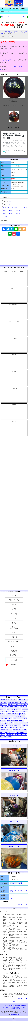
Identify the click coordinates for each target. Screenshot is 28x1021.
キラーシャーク (5, 17)
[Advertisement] (14, 251)
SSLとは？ (14, 1016)
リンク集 (10, 11)
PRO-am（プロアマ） (8, 216)
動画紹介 (3, 11)
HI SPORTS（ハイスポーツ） (17, 716)
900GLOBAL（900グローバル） (9, 699)
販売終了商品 (8, 32)
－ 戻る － (14, 1002)
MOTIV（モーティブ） (7, 723)
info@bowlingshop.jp (15, 1014)
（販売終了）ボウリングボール (19, 207)
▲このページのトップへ (21, 904)
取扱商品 (23, 8)
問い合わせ (22, 1007)
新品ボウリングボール (14, 210)
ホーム (2, 8)
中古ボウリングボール (7, 60)
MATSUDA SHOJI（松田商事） (15, 720)
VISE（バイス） (8, 736)
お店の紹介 (15, 8)
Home (2, 32)
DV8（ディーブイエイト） (14, 709)
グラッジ (24, 17)
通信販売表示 (16, 1008)
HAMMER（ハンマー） (12, 713)
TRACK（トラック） (9, 732)
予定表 (12, 1007)
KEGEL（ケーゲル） (6, 718)
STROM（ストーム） (6, 730)
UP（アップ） (9, 734)
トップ (5, 1005)
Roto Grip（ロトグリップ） (16, 727)
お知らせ (9, 8)
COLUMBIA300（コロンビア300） (10, 706)
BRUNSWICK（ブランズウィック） (17, 704)
